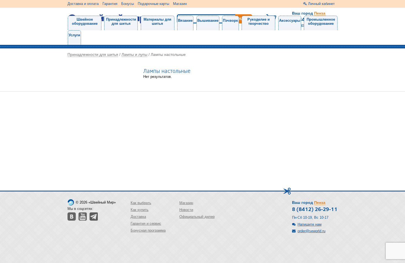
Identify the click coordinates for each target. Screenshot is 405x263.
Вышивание (207, 20)
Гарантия (109, 4)
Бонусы (127, 4)
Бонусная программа (148, 230)
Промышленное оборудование (321, 21)
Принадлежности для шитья (121, 21)
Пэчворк (230, 20)
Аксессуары (289, 20)
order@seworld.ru (311, 231)
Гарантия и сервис (146, 223)
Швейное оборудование (85, 21)
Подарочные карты (153, 4)
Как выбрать (141, 203)
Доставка (138, 217)
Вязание (185, 20)
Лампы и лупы (134, 54)
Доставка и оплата (83, 4)
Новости (186, 210)
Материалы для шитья (157, 21)
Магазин (180, 4)
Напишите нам (310, 224)
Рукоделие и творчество (258, 21)
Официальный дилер (197, 217)
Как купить (139, 210)
